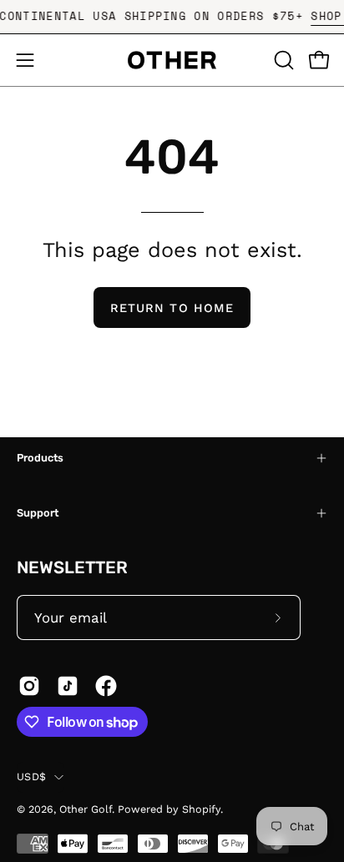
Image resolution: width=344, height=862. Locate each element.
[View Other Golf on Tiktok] (67, 685)
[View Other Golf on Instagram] (29, 685)
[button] (282, 60)
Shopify (201, 809)
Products (40, 457)
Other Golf (85, 809)
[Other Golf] (172, 60)
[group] (172, 16)
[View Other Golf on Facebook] (106, 685)
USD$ (31, 776)
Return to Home (172, 308)
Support (37, 513)
